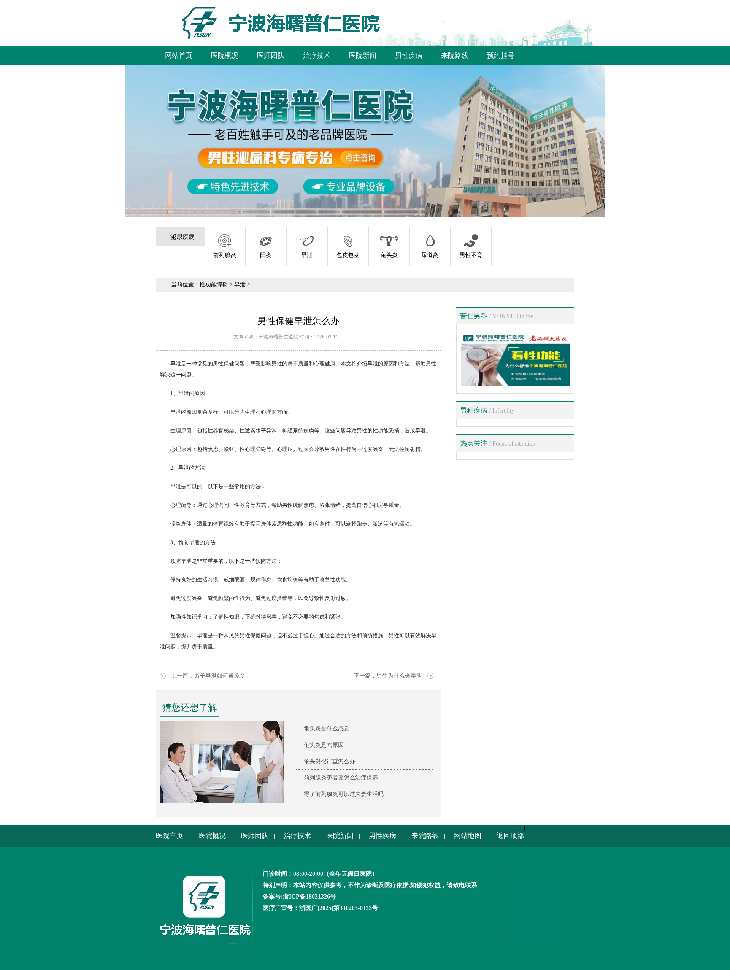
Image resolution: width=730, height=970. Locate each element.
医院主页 (169, 836)
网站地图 (467, 836)
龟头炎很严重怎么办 (329, 761)
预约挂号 (500, 55)
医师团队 (270, 55)
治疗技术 (316, 55)
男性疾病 (408, 55)
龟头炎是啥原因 (324, 745)
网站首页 (178, 55)
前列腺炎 (224, 255)
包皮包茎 (347, 255)
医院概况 (224, 55)
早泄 (307, 255)
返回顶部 (510, 836)
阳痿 (265, 255)
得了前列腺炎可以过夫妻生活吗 (344, 794)
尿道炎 (429, 255)
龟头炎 (389, 255)
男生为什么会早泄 (399, 676)
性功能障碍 (214, 284)
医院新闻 (362, 55)
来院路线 (454, 55)
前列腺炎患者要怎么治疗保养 (341, 778)
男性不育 (471, 255)
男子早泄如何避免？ (219, 676)
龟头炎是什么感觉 (326, 729)
